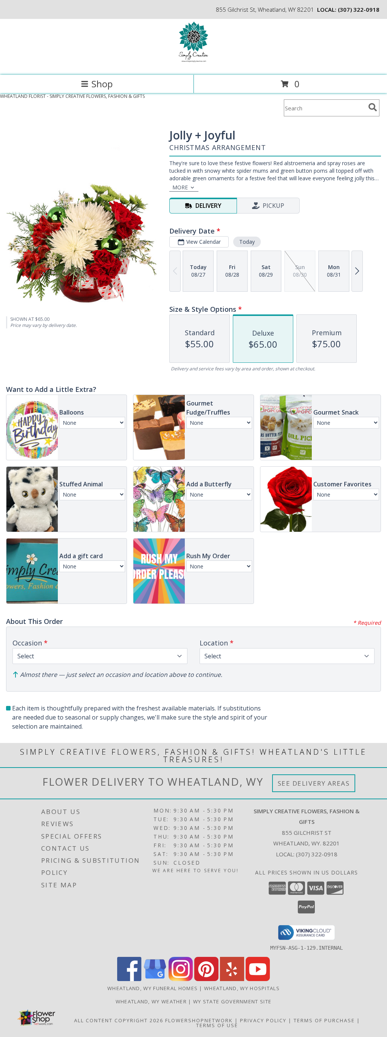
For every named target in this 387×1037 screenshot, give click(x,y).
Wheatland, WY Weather (151, 1001)
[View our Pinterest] (206, 979)
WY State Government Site (232, 1001)
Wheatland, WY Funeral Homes (152, 988)
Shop (102, 83)
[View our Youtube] (258, 979)
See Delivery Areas (314, 783)
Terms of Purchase (324, 1020)
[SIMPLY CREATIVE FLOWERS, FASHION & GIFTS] (193, 64)
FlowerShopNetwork (199, 1020)
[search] (372, 107)
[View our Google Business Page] (155, 979)
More (180, 187)
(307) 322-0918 (358, 9)
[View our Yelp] (232, 979)
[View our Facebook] (129, 979)
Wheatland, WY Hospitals (242, 988)
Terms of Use (217, 1025)
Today (247, 241)
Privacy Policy (263, 1020)
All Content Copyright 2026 (118, 1020)
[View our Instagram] (181, 979)
